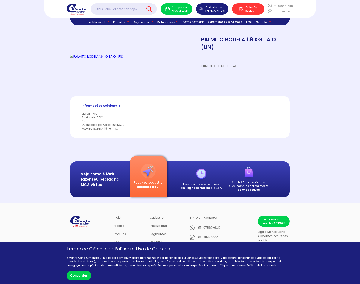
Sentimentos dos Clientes (225, 22)
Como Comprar (193, 22)
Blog (249, 22)
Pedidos (118, 226)
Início (117, 217)
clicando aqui (148, 187)
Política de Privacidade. (262, 265)
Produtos (119, 22)
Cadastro (157, 217)
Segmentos (141, 22)
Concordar (78, 275)
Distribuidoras (166, 22)
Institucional (158, 226)
